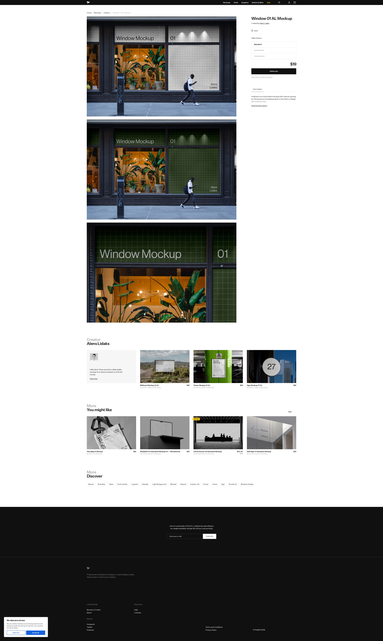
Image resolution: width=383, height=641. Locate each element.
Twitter (89, 627)
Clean (111, 484)
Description (257, 89)
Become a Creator (94, 610)
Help (136, 610)
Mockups (226, 2)
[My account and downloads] (289, 2)
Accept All (35, 633)
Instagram (91, 624)
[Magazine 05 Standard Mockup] (232, 432)
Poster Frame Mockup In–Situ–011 (168, 452)
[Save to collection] (185, 354)
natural (183, 484)
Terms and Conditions (214, 627)
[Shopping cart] (295, 2)
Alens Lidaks (264, 23)
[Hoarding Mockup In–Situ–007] (286, 432)
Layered (134, 484)
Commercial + (259, 56)
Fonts (236, 2)
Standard (258, 44)
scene (214, 484)
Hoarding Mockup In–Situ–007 (273, 452)
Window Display (247, 484)
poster (205, 484)
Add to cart (274, 71)
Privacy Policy (210, 630)
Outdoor (107, 13)
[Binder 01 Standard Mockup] (126, 432)
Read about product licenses (262, 77)
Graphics (244, 2)
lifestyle (145, 484)
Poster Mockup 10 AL (201, 385)
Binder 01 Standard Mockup (112, 452)
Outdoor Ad (194, 484)
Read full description (259, 106)
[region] (26, 627)
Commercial (259, 50)
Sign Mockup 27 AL (254, 385)
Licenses (137, 613)
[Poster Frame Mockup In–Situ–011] (179, 432)
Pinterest (90, 630)
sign (223, 484)
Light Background (159, 484)
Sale (268, 2)
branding (101, 484)
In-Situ (159, 454)
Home (89, 13)
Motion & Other (258, 2)
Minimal (173, 484)
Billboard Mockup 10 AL (149, 385)
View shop (94, 379)
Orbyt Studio (108, 454)
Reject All (16, 633)
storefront (233, 484)
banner (91, 484)
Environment (122, 484)
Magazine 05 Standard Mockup (220, 452)
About (89, 613)
